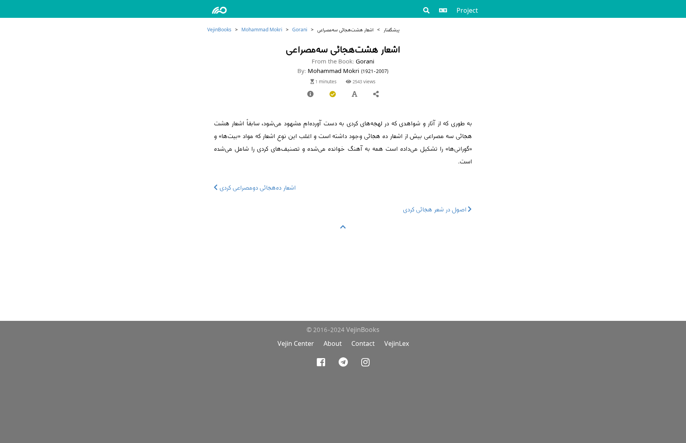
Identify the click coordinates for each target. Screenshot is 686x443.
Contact (363, 344)
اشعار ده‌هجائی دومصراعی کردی (257, 187)
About (333, 344)
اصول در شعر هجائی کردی (435, 209)
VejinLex (396, 344)
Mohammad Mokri (261, 29)
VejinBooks (219, 29)
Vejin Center (295, 344)
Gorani (299, 29)
